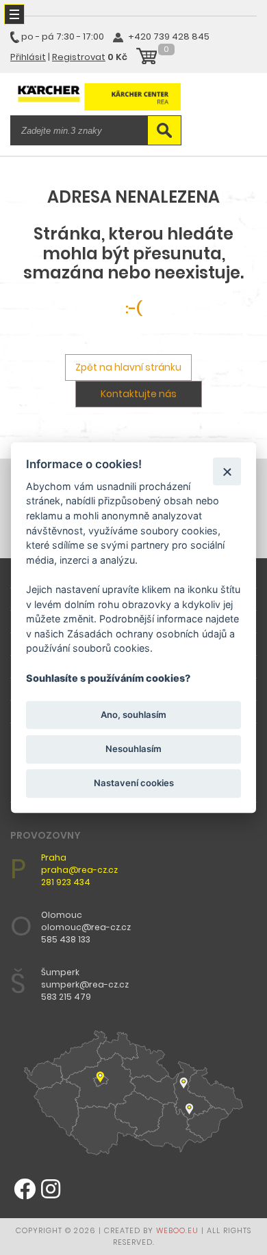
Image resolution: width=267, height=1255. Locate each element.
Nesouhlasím (133, 748)
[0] (146, 58)
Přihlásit (28, 57)
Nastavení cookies (134, 782)
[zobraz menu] (14, 14)
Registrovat (78, 57)
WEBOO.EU (177, 1230)
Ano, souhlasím (133, 714)
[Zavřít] (227, 471)
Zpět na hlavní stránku (128, 367)
